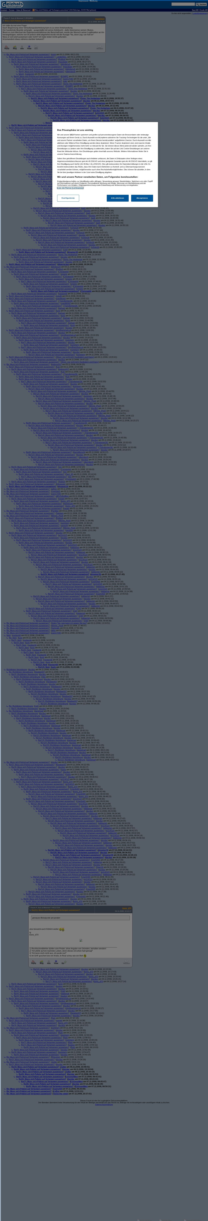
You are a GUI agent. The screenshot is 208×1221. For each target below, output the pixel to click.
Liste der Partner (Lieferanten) (70, 188)
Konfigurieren (68, 198)
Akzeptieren (142, 198)
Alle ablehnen (117, 198)
